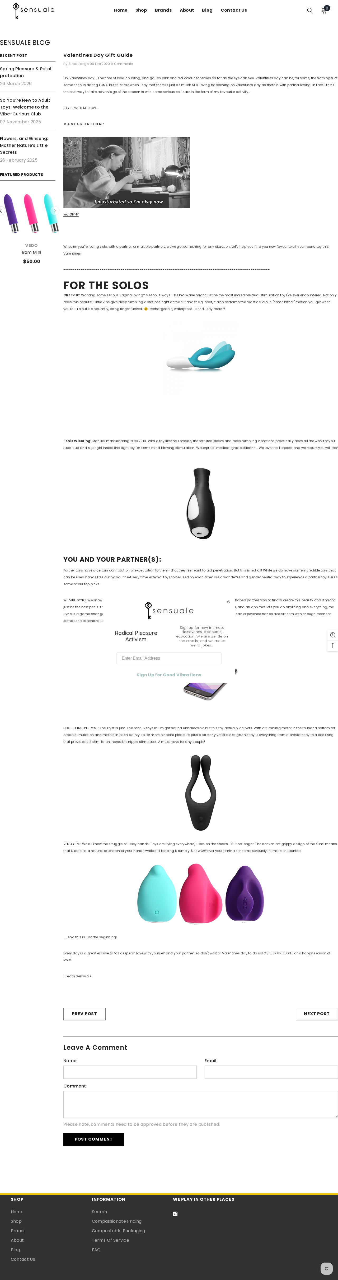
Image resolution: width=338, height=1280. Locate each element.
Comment (74, 1086)
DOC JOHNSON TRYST (80, 728)
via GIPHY (71, 214)
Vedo (27, 245)
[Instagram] (175, 1214)
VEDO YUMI (71, 844)
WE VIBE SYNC (74, 600)
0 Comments (122, 64)
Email (211, 1061)
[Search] (310, 10)
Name (69, 1061)
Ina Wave (187, 295)
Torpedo (184, 441)
